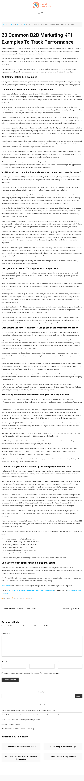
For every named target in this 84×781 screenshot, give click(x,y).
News (30, 598)
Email (32, 662)
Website (61, 662)
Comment (6, 633)
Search (42, 692)
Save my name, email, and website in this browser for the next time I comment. (32, 673)
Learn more (6, 585)
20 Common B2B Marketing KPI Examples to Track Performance (31, 590)
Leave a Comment (19, 598)
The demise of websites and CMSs (21, 747)
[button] (42, 13)
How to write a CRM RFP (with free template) (18, 729)
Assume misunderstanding (11, 724)
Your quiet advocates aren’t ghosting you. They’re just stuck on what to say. (28, 710)
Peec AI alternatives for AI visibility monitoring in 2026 (21, 719)
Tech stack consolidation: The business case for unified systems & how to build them (31, 715)
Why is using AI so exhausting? (63, 747)
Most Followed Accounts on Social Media (20, 609)
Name (4, 662)
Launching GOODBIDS (71, 609)
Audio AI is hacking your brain (63, 756)
